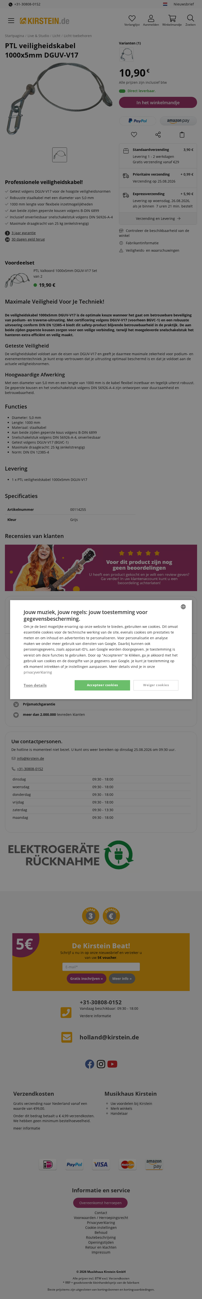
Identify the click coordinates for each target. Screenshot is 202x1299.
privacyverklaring (38, 672)
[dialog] (101, 649)
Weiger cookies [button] (156, 685)
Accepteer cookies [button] (102, 685)
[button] (35, 685)
